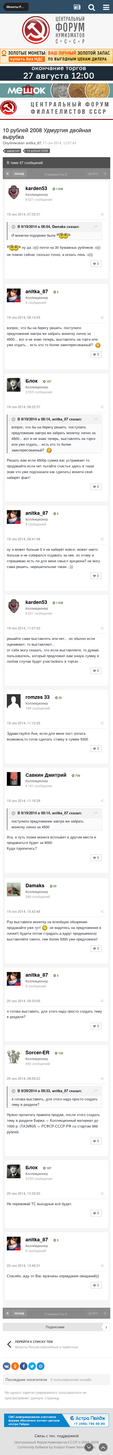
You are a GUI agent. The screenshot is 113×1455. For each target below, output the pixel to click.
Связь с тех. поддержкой (57, 1435)
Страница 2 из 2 (57, 174)
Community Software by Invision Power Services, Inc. (56, 1447)
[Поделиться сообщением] (101, 214)
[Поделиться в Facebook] (23, 1366)
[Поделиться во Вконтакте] (6, 1366)
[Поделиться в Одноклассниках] (15, 1366)
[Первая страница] (7, 173)
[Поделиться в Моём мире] (40, 1366)
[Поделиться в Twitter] (32, 1366)
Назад (19, 174)
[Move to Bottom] (88, 1447)
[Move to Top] (103, 1447)
